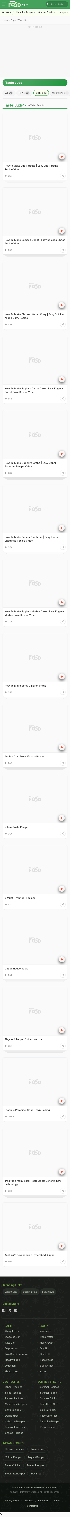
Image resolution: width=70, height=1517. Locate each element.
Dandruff (45, 1354)
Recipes (6, 12)
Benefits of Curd (49, 1404)
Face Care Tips (48, 1415)
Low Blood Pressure (16, 1354)
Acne (43, 1371)
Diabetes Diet (12, 1336)
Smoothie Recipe (49, 1421)
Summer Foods (48, 1392)
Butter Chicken (13, 1465)
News (24, 92)
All (8, 92)
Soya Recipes (13, 1409)
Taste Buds (24, 20)
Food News (48, 1291)
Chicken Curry (38, 1449)
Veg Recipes (11, 1381)
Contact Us (32, 1506)
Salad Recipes (13, 1392)
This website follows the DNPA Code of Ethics (35, 1487)
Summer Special (49, 1381)
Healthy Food (12, 1359)
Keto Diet (10, 1342)
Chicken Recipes (14, 1449)
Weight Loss (11, 1291)
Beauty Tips (47, 1365)
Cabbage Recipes (15, 1421)
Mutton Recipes (13, 1457)
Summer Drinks (48, 1398)
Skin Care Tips (48, 1409)
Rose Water (46, 1336)
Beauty (43, 1326)
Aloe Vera (45, 1331)
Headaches (11, 1371)
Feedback (43, 1500)
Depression (11, 1348)
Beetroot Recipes (15, 1427)
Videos (41, 92)
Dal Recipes (12, 1415)
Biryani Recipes (37, 1457)
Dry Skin (44, 1348)
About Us (28, 1500)
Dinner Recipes (13, 1386)
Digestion (10, 1365)
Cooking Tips (30, 1291)
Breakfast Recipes (15, 1473)
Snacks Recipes (47, 12)
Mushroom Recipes (16, 1404)
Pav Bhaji (36, 1473)
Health (8, 1326)
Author (57, 1500)
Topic (13, 20)
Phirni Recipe (47, 1427)
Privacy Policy (12, 1500)
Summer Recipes (49, 1386)
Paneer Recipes (14, 1398)
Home (6, 20)
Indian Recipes (13, 1443)
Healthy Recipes (25, 12)
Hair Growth (46, 1342)
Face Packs (46, 1359)
